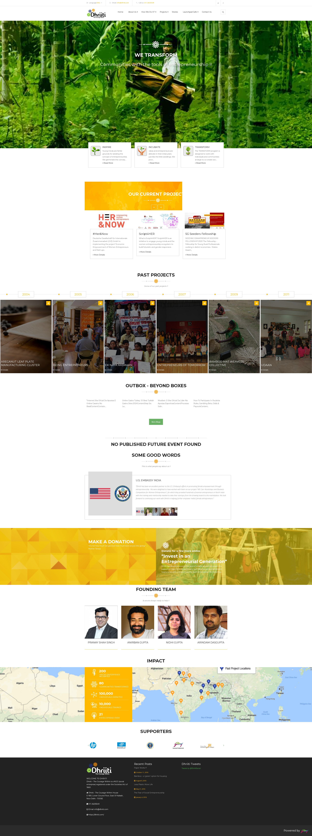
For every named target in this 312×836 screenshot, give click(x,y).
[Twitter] (218, 3)
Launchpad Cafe (190, 12)
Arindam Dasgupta (210, 642)
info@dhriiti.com (123, 3)
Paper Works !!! (140, 768)
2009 (234, 294)
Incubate (154, 147)
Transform (202, 147)
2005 (78, 294)
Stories (175, 12)
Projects (163, 12)
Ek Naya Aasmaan (118, 365)
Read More (108, 163)
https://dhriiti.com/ (96, 815)
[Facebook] (223, 3)
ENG (98, 3)
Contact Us (206, 12)
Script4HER (147, 234)
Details (5, 370)
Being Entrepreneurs (70, 365)
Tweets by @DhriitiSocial (191, 768)
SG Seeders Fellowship (200, 234)
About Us (132, 12)
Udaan (266, 365)
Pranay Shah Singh (101, 642)
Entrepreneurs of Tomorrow (181, 365)
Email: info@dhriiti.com (98, 809)
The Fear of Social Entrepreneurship (149, 793)
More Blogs (156, 422)
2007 (182, 294)
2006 (130, 294)
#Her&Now (100, 234)
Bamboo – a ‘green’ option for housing (150, 776)
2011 (286, 294)
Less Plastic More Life (143, 784)
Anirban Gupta (137, 642)
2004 (26, 294)
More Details (99, 255)
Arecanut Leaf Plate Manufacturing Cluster (20, 363)
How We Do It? (148, 12)
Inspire (106, 147)
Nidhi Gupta (174, 642)
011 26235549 (149, 3)
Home (120, 12)
